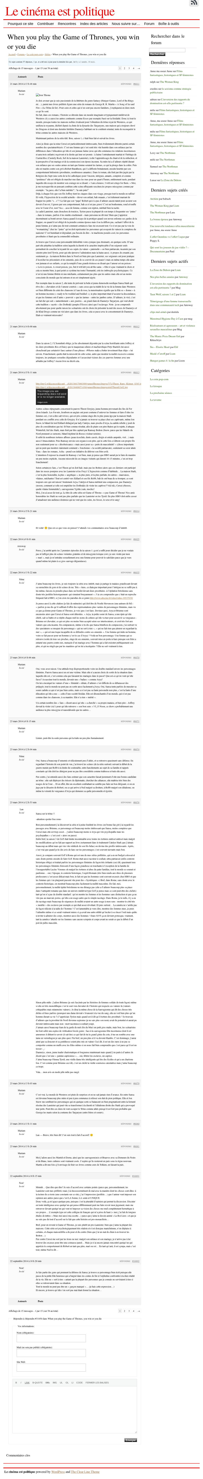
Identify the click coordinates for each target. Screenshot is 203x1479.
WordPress (58, 1472)
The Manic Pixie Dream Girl (165, 336)
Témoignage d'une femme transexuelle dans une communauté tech (170, 303)
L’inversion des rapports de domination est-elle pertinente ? (170, 101)
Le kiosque (156, 386)
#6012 (136, 326)
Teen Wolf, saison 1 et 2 (162, 294)
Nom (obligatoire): (25, 1332)
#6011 (136, 83)
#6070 (136, 657)
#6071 (136, 721)
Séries (48, 54)
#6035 (136, 572)
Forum (149, 24)
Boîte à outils (168, 24)
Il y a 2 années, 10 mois (85, 61)
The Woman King (169, 82)
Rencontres (67, 24)
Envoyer (131, 1440)
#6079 (136, 1083)
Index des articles (94, 24)
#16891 (135, 1175)
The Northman (167, 153)
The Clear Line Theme (85, 1472)
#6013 (136, 372)
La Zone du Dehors (171, 180)
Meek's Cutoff (157, 353)
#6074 (136, 749)
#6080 (136, 1123)
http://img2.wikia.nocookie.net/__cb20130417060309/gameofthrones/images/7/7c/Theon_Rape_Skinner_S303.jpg (89, 383)
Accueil (11, 54)
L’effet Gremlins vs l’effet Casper (167, 236)
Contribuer (45, 24)
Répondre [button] (126, 84)
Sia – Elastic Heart (160, 347)
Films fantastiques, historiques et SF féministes (171, 73)
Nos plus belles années (162, 277)
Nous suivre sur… (126, 24)
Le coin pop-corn (35, 54)
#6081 (136, 1146)
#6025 (136, 539)
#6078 (136, 802)
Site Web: (21, 1361)
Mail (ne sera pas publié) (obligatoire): (35, 1347)
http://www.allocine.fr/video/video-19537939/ (111, 597)
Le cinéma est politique (59, 10)
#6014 (136, 511)
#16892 (135, 1261)
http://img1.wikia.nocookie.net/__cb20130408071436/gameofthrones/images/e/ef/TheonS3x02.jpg (82, 387)
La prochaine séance (161, 393)
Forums (21, 54)
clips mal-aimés (158, 312)
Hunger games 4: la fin (162, 360)
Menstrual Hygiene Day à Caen (166, 318)
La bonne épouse (159, 219)
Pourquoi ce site (20, 24)
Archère (154, 198)
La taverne (155, 400)
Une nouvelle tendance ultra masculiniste (172, 226)
